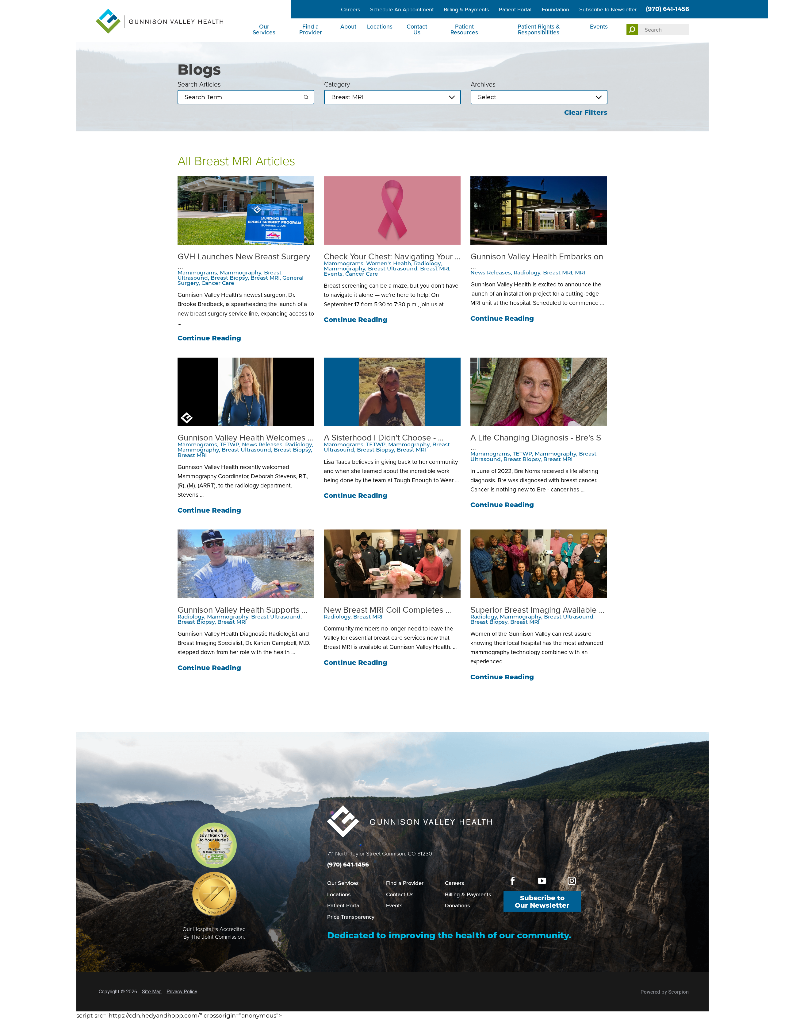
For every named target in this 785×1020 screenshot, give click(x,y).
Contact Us (417, 29)
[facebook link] (512, 880)
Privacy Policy (182, 992)
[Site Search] (632, 29)
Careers (350, 9)
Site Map (152, 992)
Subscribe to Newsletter (608, 9)
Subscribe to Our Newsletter (542, 901)
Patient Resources (464, 29)
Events (599, 26)
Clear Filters (585, 112)
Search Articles (199, 84)
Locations (379, 26)
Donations (457, 905)
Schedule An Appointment (402, 9)
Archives (483, 84)
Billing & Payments (466, 9)
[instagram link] (572, 880)
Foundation (555, 9)
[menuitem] (265, 30)
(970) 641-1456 (667, 9)
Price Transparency (350, 917)
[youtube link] (542, 880)
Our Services (264, 29)
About (348, 26)
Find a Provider (310, 29)
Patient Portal (515, 9)
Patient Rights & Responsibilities (539, 29)
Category (337, 84)
